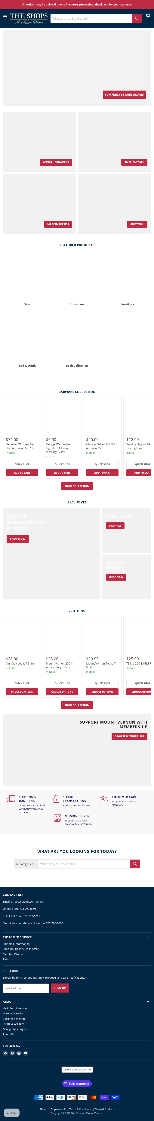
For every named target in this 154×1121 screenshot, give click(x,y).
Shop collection (77, 486)
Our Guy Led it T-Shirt (20, 663)
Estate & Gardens (14, 1024)
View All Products (105, 1109)
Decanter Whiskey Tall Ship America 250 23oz (21, 446)
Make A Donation (13, 1013)
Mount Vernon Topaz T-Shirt (101, 665)
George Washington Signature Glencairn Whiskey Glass (59, 447)
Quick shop (22, 464)
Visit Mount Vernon (15, 1008)
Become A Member (15, 1018)
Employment (58, 1109)
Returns (8, 959)
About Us (8, 1034)
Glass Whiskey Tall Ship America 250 (101, 446)
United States (75, 1069)
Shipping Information (16, 944)
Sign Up (60, 988)
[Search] (137, 18)
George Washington (15, 1029)
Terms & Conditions (80, 1109)
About (43, 1109)
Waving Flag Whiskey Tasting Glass (140, 446)
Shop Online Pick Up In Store (21, 949)
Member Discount (14, 954)
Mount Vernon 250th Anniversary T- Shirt (59, 665)
